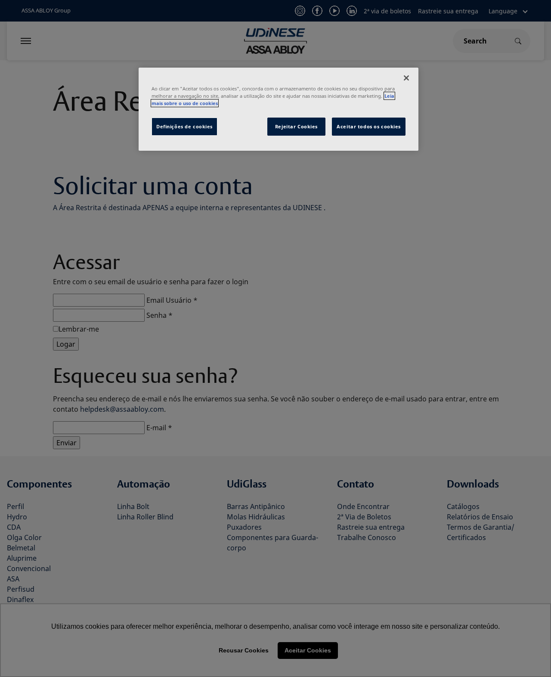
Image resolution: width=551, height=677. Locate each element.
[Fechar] (406, 77)
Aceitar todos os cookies (369, 126)
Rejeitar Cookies (296, 126)
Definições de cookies (184, 126)
